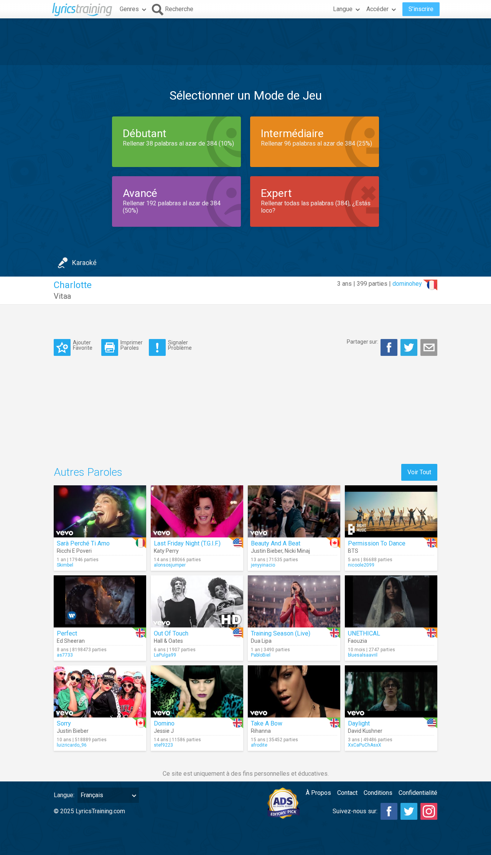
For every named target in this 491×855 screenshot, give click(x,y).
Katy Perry (166, 551)
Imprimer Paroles (131, 345)
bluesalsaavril (362, 655)
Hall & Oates (168, 641)
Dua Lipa (261, 641)
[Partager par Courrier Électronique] (428, 347)
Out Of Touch (171, 633)
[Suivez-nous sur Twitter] (408, 811)
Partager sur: (362, 341)
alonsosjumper (170, 565)
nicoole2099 (361, 565)
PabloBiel (260, 655)
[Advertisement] (245, 42)
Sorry (64, 723)
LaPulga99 (165, 655)
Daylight (359, 723)
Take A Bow (266, 723)
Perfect (67, 633)
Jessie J (164, 731)
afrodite (259, 745)
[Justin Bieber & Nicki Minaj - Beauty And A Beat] (294, 511)
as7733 (65, 655)
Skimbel (65, 565)
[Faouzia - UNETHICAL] (391, 601)
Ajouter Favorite (82, 345)
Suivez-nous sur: (355, 811)
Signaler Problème (180, 345)
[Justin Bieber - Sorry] (100, 691)
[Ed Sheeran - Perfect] (100, 601)
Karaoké (84, 263)
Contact (347, 792)
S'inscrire (421, 9)
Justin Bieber (266, 551)
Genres (129, 9)
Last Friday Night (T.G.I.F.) (187, 543)
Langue (343, 9)
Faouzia (357, 641)
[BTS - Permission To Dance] (391, 511)
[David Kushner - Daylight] (391, 691)
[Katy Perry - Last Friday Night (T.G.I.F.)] (197, 511)
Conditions (378, 792)
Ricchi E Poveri (74, 551)
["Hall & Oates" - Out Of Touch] (197, 601)
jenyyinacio (263, 565)
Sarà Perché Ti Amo (83, 543)
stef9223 (163, 745)
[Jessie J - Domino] (197, 691)
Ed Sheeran (71, 641)
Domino (164, 723)
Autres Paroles (88, 472)
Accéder (377, 9)
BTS (353, 551)
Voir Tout (419, 472)
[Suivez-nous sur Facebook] (389, 811)
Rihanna (261, 731)
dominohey (407, 283)
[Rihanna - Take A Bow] (294, 691)
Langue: (64, 795)
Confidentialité (418, 792)
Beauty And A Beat (275, 543)
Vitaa (62, 296)
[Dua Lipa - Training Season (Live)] (294, 601)
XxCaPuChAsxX (364, 745)
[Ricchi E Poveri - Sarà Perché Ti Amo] (100, 511)
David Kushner (365, 731)
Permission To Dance (376, 543)
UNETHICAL (364, 633)
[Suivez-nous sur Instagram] (428, 811)
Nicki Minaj (297, 551)
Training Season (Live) (280, 633)
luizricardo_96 (72, 745)
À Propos (318, 792)
